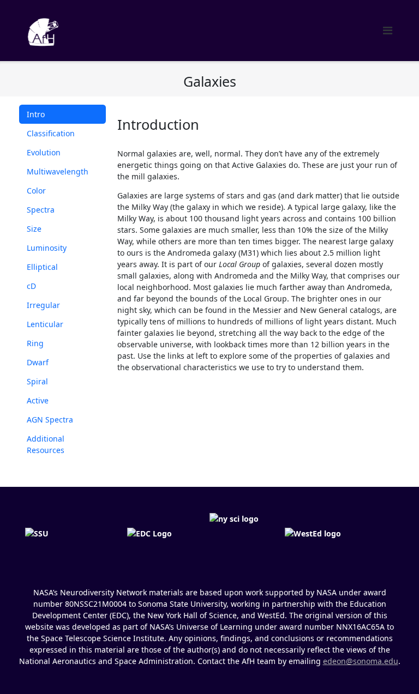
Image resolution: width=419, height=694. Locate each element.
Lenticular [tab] (45, 324)
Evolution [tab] (44, 152)
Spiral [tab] (37, 381)
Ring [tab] (35, 343)
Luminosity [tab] (47, 248)
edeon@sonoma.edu (360, 661)
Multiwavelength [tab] (57, 171)
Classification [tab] (51, 133)
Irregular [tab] (43, 305)
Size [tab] (34, 229)
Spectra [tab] (41, 209)
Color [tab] (36, 190)
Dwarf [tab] (38, 362)
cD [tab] (31, 286)
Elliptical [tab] (42, 267)
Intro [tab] (36, 114)
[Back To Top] (392, 667)
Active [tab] (38, 400)
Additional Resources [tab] (45, 444)
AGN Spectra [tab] (50, 419)
